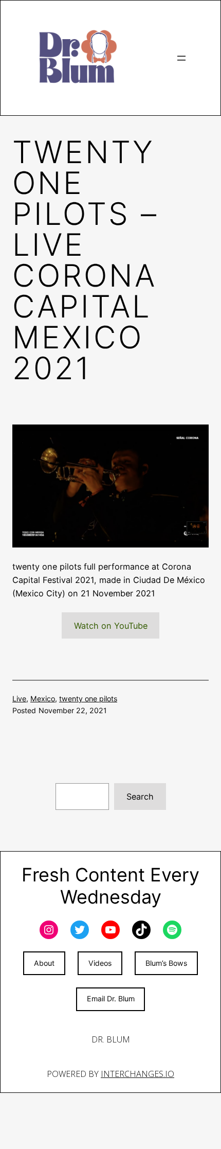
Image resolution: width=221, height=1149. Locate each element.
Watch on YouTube (111, 626)
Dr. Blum (110, 1039)
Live (19, 698)
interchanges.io (137, 1074)
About (44, 963)
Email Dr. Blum (111, 998)
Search (140, 796)
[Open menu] (181, 58)
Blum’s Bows (166, 963)
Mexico (42, 698)
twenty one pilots (88, 698)
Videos (100, 963)
